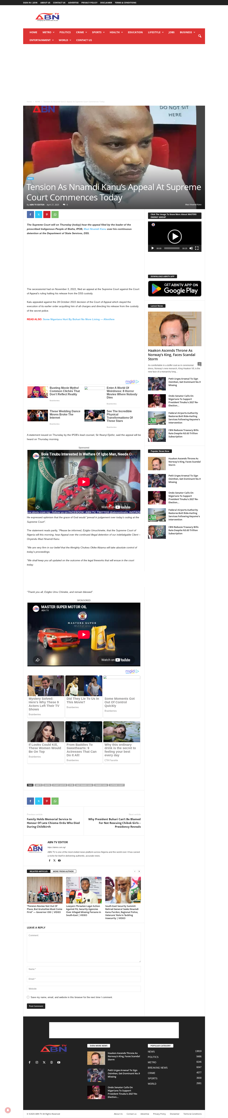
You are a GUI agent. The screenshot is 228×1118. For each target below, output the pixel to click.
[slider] (172, 248)
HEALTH (115, 32)
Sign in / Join (30, 2)
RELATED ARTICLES (39, 871)
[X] (38, 214)
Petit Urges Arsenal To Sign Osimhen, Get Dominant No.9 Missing (185, 382)
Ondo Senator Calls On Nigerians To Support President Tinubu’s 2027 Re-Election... (183, 400)
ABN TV (39, 785)
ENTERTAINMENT (40, 40)
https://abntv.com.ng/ (57, 847)
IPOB (71, 785)
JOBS (172, 32)
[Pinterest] (46, 214)
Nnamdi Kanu (101, 785)
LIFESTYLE (154, 32)
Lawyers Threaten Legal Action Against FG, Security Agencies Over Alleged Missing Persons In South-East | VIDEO (83, 910)
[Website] (52, 1062)
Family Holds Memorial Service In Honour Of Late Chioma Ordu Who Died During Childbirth (53, 822)
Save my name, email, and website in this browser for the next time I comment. (72, 997)
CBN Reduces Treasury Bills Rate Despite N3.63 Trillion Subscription (183, 433)
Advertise (73, 2)
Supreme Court (116, 785)
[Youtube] (59, 861)
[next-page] (139, 871)
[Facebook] (30, 214)
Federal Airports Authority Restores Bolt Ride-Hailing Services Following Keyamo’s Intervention (184, 417)
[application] (174, 236)
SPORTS (97, 32)
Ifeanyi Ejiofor (59, 785)
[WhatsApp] (55, 214)
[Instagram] (37, 1062)
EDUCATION (135, 32)
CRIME (80, 32)
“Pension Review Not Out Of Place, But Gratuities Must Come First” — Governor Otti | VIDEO (44, 909)
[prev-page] (135, 871)
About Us (45, 2)
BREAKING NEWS (158, 1067)
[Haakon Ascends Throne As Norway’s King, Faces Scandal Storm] (174, 329)
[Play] (152, 248)
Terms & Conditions (125, 2)
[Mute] (191, 248)
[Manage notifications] (8, 1110)
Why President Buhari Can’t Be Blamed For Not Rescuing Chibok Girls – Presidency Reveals (114, 822)
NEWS (37, 101)
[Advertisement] (140, 17)
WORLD (63, 40)
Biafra (47, 785)
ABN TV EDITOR (37, 204)
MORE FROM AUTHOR (63, 871)
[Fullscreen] (197, 248)
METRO (47, 32)
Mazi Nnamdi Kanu (95, 229)
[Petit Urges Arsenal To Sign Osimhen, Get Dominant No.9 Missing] (157, 383)
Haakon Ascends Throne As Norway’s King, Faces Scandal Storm (171, 354)
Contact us (59, 2)
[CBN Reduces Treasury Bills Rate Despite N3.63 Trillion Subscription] (157, 435)
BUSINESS (186, 32)
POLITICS (65, 32)
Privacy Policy (89, 2)
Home (33, 32)
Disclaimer (106, 2)
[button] (200, 36)
